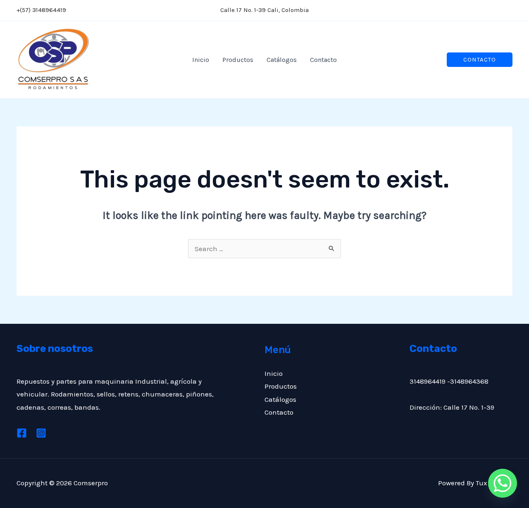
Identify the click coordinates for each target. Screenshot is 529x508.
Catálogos (282, 60)
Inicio (200, 60)
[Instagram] (507, 11)
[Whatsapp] (502, 483)
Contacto (323, 60)
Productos (237, 60)
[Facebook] (487, 11)
